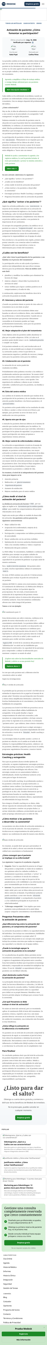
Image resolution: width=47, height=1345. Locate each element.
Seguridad (7, 1284)
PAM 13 (5, 571)
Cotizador (7, 1301)
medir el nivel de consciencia (16, 566)
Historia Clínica (9, 1275)
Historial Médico (10, 1267)
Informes (7, 1271)
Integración (8, 1280)
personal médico (8, 404)
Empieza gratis (32, 4)
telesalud (18, 968)
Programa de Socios (11, 1310)
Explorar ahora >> (13, 666)
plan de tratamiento (23, 482)
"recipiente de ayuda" (26, 228)
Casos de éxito (29, 23)
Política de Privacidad (11, 1322)
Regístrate (23, 1334)
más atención (10, 140)
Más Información (23, 1340)
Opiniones (7, 1305)
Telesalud (26, 732)
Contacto (7, 1314)
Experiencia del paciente (13, 485)
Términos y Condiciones (13, 1318)
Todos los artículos (13, 23)
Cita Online (7, 1259)
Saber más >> (12, 168)
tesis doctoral (34, 206)
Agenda (6, 1263)
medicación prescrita (37, 340)
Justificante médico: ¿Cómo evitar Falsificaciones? (16, 1163)
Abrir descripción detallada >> (18, 90)
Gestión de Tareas (10, 1288)
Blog (5, 1297)
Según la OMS (7, 643)
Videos (39, 23)
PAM (32, 504)
